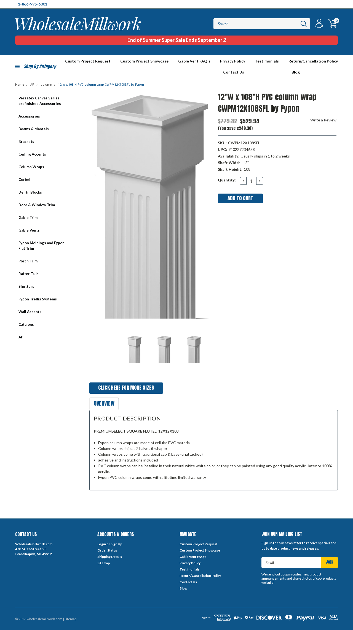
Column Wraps (31, 167)
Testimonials (267, 61)
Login (101, 544)
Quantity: (227, 180)
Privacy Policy (232, 61)
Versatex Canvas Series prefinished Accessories (39, 101)
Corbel (24, 179)
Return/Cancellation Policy (313, 61)
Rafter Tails (28, 273)
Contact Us (233, 72)
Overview (104, 403)
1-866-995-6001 (32, 4)
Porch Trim (28, 261)
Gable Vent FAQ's (194, 61)
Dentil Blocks (30, 192)
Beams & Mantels (33, 129)
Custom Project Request (199, 544)
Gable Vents (29, 230)
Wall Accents (29, 311)
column (46, 84)
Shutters (26, 286)
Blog (296, 72)
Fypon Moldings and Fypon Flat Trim (41, 246)
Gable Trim (28, 217)
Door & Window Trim (36, 205)
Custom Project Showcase (144, 61)
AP (32, 84)
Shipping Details (109, 557)
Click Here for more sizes (126, 387)
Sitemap (103, 563)
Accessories (29, 116)
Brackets (26, 141)
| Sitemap (69, 619)
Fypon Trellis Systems (37, 299)
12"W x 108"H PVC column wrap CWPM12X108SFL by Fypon (101, 84)
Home (19, 84)
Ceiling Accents (32, 154)
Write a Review (323, 120)
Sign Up (116, 544)
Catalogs (26, 324)
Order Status (107, 550)
